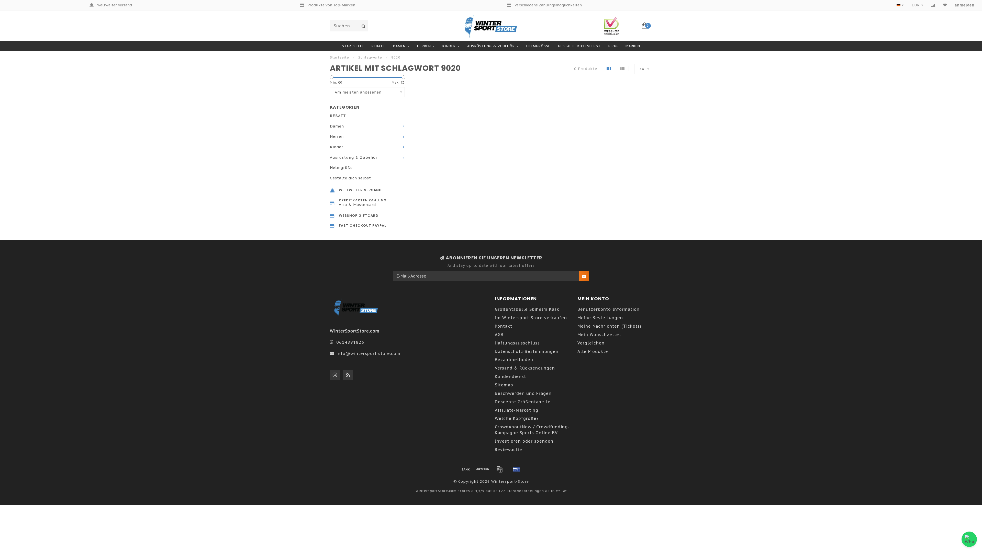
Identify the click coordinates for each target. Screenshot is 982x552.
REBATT (378, 46)
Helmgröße (538, 46)
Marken (633, 46)
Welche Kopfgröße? (517, 418)
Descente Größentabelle (523, 401)
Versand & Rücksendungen (525, 368)
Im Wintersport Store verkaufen (531, 317)
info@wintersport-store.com (368, 353)
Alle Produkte (592, 351)
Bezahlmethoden (514, 359)
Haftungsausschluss (517, 343)
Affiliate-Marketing (516, 410)
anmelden (964, 5)
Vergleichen (591, 343)
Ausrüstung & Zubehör (491, 46)
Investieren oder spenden (524, 441)
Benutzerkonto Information (608, 309)
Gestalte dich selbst (579, 46)
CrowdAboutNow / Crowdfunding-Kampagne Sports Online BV (532, 429)
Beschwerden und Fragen (523, 393)
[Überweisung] (465, 469)
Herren (424, 46)
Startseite (353, 46)
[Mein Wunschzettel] (945, 5)
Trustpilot (559, 491)
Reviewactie (508, 449)
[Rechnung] (499, 469)
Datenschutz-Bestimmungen (527, 351)
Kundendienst (510, 376)
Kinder (449, 46)
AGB (499, 334)
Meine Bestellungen (600, 317)
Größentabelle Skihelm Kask (527, 309)
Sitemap (504, 384)
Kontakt (503, 326)
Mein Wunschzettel (599, 334)
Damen (399, 46)
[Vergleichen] (933, 5)
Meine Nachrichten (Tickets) (609, 326)
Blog (613, 46)
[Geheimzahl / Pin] (516, 469)
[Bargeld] (482, 469)
